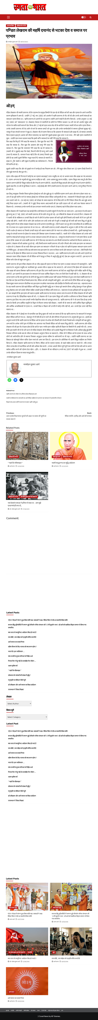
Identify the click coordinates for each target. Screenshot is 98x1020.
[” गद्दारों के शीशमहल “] (27, 446)
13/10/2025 (64, 466)
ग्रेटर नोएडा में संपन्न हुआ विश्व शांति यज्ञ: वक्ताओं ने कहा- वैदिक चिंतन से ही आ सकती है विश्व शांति (38, 620)
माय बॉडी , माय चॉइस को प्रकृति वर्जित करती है (22, 637)
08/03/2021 (24, 42)
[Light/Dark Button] (83, 17)
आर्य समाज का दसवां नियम (16, 642)
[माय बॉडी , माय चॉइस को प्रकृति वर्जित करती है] (71, 941)
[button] (8, 17)
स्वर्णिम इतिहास (26, 1010)
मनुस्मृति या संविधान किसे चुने (17, 680)
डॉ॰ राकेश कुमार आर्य (15, 509)
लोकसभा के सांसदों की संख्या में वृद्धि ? (19, 675)
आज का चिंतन (10, 26)
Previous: (26, 416)
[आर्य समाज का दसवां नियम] (27, 981)
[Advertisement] (49, 592)
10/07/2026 (20, 919)
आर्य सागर (12, 466)
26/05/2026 (64, 962)
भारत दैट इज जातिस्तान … (16, 651)
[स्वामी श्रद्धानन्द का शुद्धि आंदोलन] (71, 446)
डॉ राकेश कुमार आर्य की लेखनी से (29, 497)
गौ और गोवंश (43, 1010)
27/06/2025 (26, 509)
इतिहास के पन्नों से (21, 26)
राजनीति (30, 952)
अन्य (62, 1010)
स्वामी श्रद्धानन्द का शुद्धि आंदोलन (63, 463)
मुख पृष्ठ (7, 1010)
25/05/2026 (20, 1001)
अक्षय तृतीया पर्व (12, 666)
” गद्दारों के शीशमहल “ (15, 463)
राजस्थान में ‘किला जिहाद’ (16, 689)
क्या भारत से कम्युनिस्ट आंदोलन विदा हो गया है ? (22, 632)
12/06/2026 (26, 962)
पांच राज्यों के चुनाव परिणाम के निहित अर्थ (20, 656)
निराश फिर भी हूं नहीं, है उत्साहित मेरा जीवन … (22, 661)
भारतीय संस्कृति (19, 1010)
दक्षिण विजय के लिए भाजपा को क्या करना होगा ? (22, 646)
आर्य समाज (11, 992)
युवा (54, 952)
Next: (78, 415)
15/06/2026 (64, 922)
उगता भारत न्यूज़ (13, 908)
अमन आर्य (12, 919)
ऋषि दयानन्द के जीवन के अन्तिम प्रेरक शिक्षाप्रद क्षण (21, 394)
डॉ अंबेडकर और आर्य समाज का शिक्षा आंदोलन (22, 685)
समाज (38, 1010)
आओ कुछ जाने (56, 457)
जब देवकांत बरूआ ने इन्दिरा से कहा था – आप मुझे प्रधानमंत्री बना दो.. (24, 504)
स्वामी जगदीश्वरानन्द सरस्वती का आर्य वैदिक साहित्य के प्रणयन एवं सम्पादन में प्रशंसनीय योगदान (33, 398)
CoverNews (43, 1016)
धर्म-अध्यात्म (33, 1010)
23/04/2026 (20, 466)
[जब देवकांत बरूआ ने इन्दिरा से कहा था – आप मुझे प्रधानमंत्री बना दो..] (27, 486)
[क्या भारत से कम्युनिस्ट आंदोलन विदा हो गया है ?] (27, 941)
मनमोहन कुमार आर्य (13, 42)
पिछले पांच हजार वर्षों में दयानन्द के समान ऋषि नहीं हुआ (22, 402)
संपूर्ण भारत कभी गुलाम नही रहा (53, 1010)
